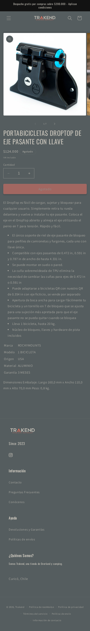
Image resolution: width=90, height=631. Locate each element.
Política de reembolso (41, 607)
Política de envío (61, 613)
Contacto (15, 482)
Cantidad (9, 165)
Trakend (19, 607)
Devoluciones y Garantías (26, 529)
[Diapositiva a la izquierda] (35, 124)
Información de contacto (47, 620)
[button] (9, 18)
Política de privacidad (70, 607)
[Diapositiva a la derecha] (54, 124)
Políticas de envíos (22, 539)
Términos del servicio (35, 613)
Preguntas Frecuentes (24, 492)
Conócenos (16, 502)
